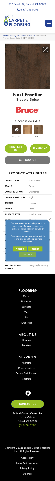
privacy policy (31, 236)
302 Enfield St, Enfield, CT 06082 (27, 4)
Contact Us (15, 148)
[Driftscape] (38, 129)
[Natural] (27, 129)
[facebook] (28, 393)
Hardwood (22, 35)
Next (50, 130)
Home (5, 35)
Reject (35, 249)
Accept (20, 249)
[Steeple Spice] (16, 129)
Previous (4, 130)
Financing (40, 148)
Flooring (13, 35)
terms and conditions (24, 239)
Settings (27, 255)
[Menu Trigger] (48, 23)
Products (31, 35)
